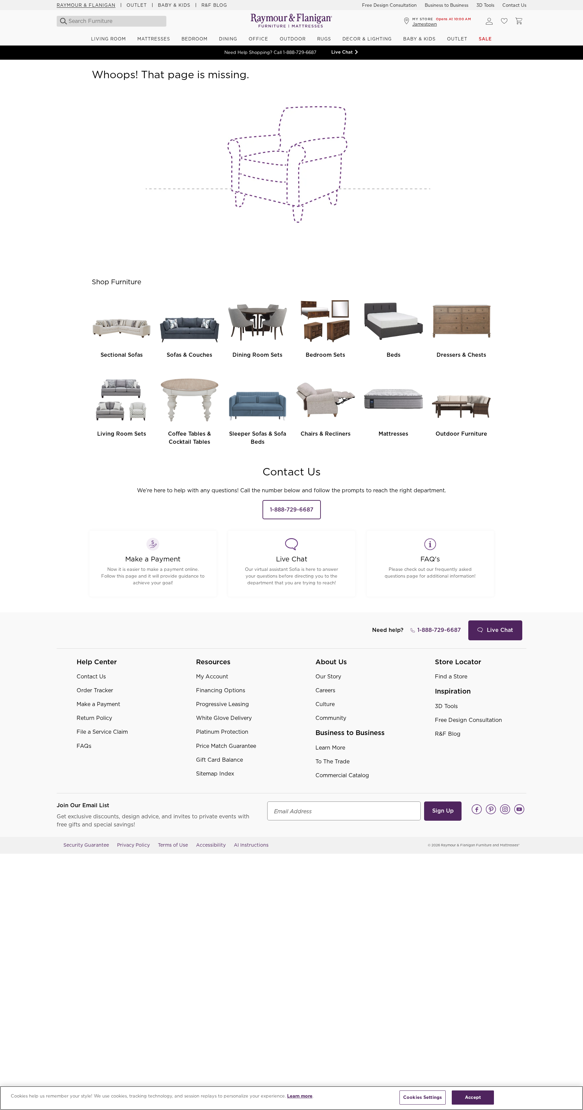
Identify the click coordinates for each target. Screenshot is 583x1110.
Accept (473, 1097)
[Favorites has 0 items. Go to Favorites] (504, 21)
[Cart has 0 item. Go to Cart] (519, 21)
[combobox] (112, 21)
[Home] (291, 21)
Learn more (299, 1096)
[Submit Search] (61, 21)
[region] (291, 1098)
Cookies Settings (422, 1097)
